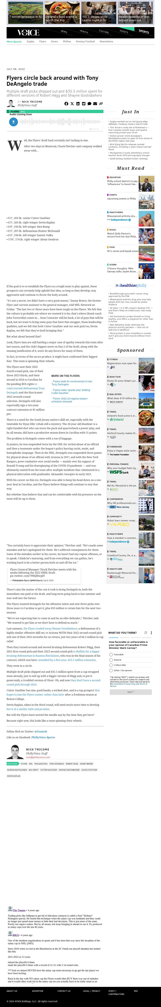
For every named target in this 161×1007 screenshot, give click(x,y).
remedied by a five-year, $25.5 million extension (67, 660)
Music (112, 229)
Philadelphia (40, 763)
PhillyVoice (28, 32)
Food (112, 247)
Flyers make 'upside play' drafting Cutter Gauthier (70, 391)
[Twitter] (72, 104)
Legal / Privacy (91, 990)
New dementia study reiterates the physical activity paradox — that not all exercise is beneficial (128, 327)
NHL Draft (34, 770)
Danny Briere (86, 763)
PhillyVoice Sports (43, 737)
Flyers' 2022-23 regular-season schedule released (69, 400)
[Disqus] (55, 863)
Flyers (42, 41)
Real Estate (115, 394)
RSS (136, 990)
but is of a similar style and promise (28, 709)
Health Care (115, 568)
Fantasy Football (85, 41)
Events (124, 31)
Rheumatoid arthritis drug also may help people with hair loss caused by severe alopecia (129, 302)
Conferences (116, 499)
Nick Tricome (32, 101)
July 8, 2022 (48, 580)
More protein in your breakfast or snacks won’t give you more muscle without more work (129, 336)
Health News (116, 212)
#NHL (44, 572)
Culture (104, 31)
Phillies (67, 41)
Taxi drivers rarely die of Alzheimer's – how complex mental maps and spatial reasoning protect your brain (128, 130)
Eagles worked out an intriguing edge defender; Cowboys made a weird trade (127, 122)
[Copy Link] (100, 104)
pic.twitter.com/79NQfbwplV (27, 575)
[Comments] (89, 104)
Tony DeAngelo (56, 763)
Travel (113, 411)
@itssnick (40, 731)
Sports (144, 31)
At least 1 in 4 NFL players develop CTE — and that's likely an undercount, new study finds (130, 310)
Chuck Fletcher (89, 770)
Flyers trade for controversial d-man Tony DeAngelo (71, 382)
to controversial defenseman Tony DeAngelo (26, 388)
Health (84, 31)
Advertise (37, 990)
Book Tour (115, 376)
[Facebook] (66, 104)
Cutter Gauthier (48, 770)
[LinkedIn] (77, 104)
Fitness (113, 359)
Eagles (30, 41)
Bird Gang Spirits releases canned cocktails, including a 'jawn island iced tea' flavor (130, 147)
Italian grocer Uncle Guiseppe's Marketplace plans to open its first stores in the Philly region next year (130, 138)
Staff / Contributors (116, 992)
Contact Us (64, 990)
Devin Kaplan (13, 776)
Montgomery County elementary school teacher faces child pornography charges (129, 154)
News (64, 31)
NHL (23, 111)
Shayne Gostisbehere (69, 770)
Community (115, 516)
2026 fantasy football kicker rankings (129, 158)
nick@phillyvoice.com (38, 757)
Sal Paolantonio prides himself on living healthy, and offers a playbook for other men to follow (130, 319)
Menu (11, 32)
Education (115, 177)
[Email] (95, 104)
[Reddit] (83, 104)
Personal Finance (118, 464)
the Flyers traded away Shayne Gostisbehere (50, 628)
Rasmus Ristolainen (17, 770)
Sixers (54, 41)
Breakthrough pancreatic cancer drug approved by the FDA (128, 294)
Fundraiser (115, 446)
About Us (12, 990)
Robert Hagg (72, 763)
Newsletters (106, 41)
